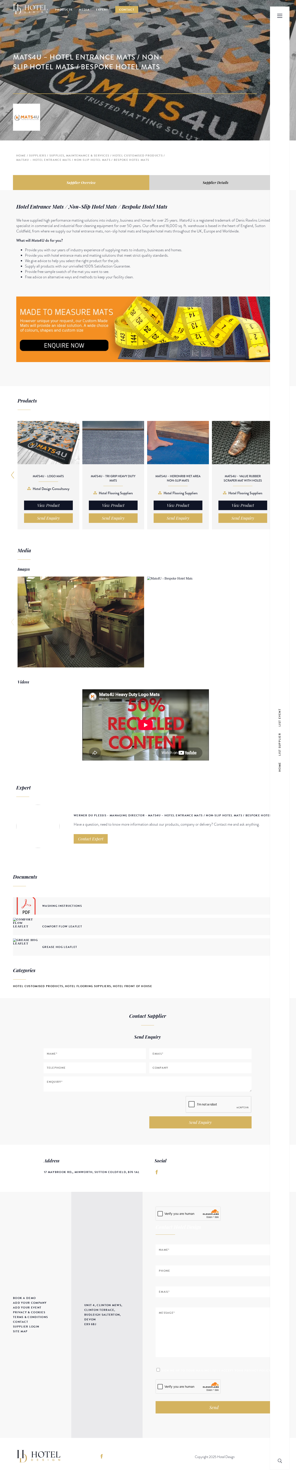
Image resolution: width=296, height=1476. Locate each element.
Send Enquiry (200, 1122)
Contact (126, 10)
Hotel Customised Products (137, 155)
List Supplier (280, 744)
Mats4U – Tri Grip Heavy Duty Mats (113, 478)
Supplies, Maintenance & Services (79, 155)
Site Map (20, 1331)
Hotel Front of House (132, 986)
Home (21, 155)
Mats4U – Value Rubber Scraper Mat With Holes (243, 478)
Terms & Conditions (30, 1317)
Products (63, 10)
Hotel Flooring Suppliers (88, 986)
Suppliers (37, 155)
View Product (48, 505)
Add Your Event (27, 1307)
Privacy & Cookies (29, 1312)
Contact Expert (90, 838)
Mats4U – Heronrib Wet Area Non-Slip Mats (177, 478)
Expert (102, 10)
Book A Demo (24, 1298)
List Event (280, 718)
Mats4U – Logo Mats (48, 476)
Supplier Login (26, 1327)
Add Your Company (30, 1303)
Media (84, 10)
